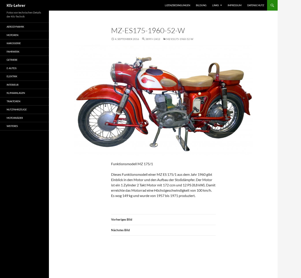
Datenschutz (255, 5)
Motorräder (15, 117)
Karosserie (14, 43)
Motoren (12, 35)
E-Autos (12, 68)
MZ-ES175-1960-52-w (179, 39)
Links (215, 5)
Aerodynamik (15, 26)
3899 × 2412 (152, 39)
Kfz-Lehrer (16, 5)
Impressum (235, 5)
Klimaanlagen (16, 92)
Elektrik (12, 76)
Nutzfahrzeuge (17, 109)
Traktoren (13, 101)
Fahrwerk (13, 51)
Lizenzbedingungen (177, 5)
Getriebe (12, 59)
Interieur (13, 84)
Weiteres (12, 126)
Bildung (201, 5)
